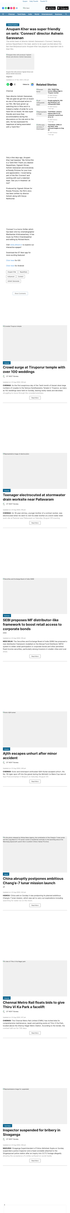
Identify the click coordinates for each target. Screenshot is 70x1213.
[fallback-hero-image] (41, 91)
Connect (20, 276)
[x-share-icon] (11, 85)
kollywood (11, 276)
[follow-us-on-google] (32, 84)
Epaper (25, 1)
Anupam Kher (12, 272)
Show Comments (20, 293)
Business (58, 14)
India (30, 14)
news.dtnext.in (16, 245)
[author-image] (4, 376)
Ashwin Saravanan (13, 281)
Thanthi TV (43, 1)
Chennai (11, 14)
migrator (9, 76)
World (37, 14)
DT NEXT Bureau (12, 376)
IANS (4, 633)
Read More (35, 398)
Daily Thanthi (34, 1)
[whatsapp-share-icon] (7, 85)
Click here (10, 260)
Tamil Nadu (21, 14)
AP (4, 887)
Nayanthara (23, 272)
